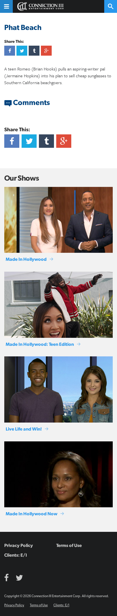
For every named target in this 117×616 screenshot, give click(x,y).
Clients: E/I (15, 555)
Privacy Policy (18, 545)
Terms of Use (69, 545)
